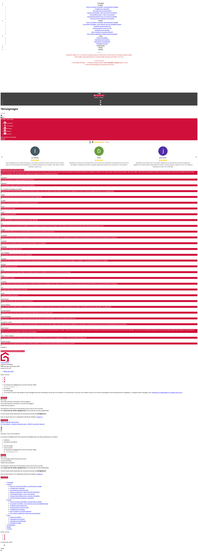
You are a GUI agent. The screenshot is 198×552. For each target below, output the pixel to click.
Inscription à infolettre (10, 442)
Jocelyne (3, 259)
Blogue (101, 47)
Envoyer (3, 455)
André (2, 212)
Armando (3, 282)
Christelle (3, 241)
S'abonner (3, 397)
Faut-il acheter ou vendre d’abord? (102, 32)
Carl (2, 287)
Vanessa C (4, 178)
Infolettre (7, 440)
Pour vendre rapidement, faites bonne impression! (102, 34)
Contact (100, 49)
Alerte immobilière (102, 38)
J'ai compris (4, 420)
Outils (100, 36)
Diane (2, 276)
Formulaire (7, 389)
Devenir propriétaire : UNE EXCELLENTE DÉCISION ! (102, 13)
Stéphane (4, 183)
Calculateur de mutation (102, 40)
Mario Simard (5, 299)
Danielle (3, 201)
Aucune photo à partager (8, 137)
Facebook (9, 123)
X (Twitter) (9, 126)
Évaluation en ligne (102, 44)
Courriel (8, 134)
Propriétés (100, 3)
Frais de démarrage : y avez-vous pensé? (102, 15)
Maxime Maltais (5, 305)
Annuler (3, 139)
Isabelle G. (4, 347)
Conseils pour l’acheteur (102, 9)
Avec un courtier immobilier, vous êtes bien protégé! (102, 7)
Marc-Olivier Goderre (7, 336)
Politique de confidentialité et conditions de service (167, 392)
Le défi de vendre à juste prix (102, 26)
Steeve (3, 218)
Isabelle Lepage (5, 341)
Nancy (2, 206)
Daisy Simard (4, 328)
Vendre (100, 20)
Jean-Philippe (5, 253)
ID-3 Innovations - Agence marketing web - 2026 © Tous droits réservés (22, 424)
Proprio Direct (5, 362)
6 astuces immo (99, 95)
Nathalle (3, 264)
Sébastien (4, 247)
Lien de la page (8, 391)
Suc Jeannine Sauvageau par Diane (11, 189)
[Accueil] (99, 93)
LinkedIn (8, 131)
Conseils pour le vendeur (102, 30)
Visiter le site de (10, 422)
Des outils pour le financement (102, 11)
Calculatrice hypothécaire (102, 42)
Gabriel (3, 230)
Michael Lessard (5, 311)
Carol (2, 270)
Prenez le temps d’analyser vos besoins (102, 19)
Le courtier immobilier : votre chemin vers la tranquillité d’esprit (102, 24)
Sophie (3, 195)
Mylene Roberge (6, 316)
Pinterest (9, 129)
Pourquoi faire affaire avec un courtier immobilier (102, 17)
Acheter (100, 5)
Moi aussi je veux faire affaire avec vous (12, 170)
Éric (2, 224)
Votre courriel (8, 448)
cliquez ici (40, 417)
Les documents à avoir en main (102, 28)
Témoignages (100, 46)
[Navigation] (98, 93)
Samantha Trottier (6, 322)
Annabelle (4, 235)
